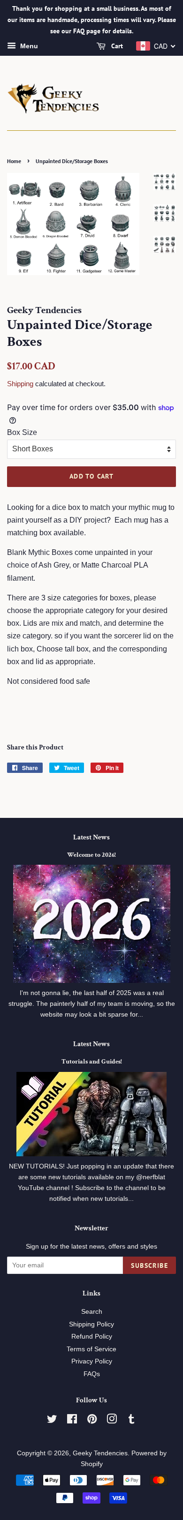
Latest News (91, 837)
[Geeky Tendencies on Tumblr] (131, 1420)
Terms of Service (91, 1349)
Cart (116, 46)
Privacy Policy (91, 1361)
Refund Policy (91, 1336)
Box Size (22, 432)
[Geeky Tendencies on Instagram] (112, 1420)
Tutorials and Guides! (91, 1061)
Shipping (20, 384)
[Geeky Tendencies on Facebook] (72, 1420)
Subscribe (149, 1265)
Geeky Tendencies (100, 1453)
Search (91, 1311)
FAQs (92, 1374)
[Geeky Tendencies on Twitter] (52, 1420)
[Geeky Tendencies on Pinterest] (92, 1420)
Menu (28, 46)
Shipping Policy (91, 1324)
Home (14, 161)
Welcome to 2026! (91, 855)
